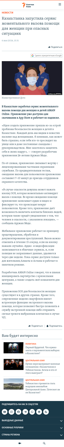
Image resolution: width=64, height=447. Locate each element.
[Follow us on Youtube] (4, 412)
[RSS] (46, 412)
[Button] (55, 47)
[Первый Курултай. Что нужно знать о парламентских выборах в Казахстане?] (14, 347)
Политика (30, 344)
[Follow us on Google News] (39, 412)
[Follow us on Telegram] (25, 412)
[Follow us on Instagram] (11, 412)
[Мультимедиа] (19, 443)
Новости (7, 13)
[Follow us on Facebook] (18, 412)
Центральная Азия (35, 361)
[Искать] (44, 443)
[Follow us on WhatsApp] (32, 412)
